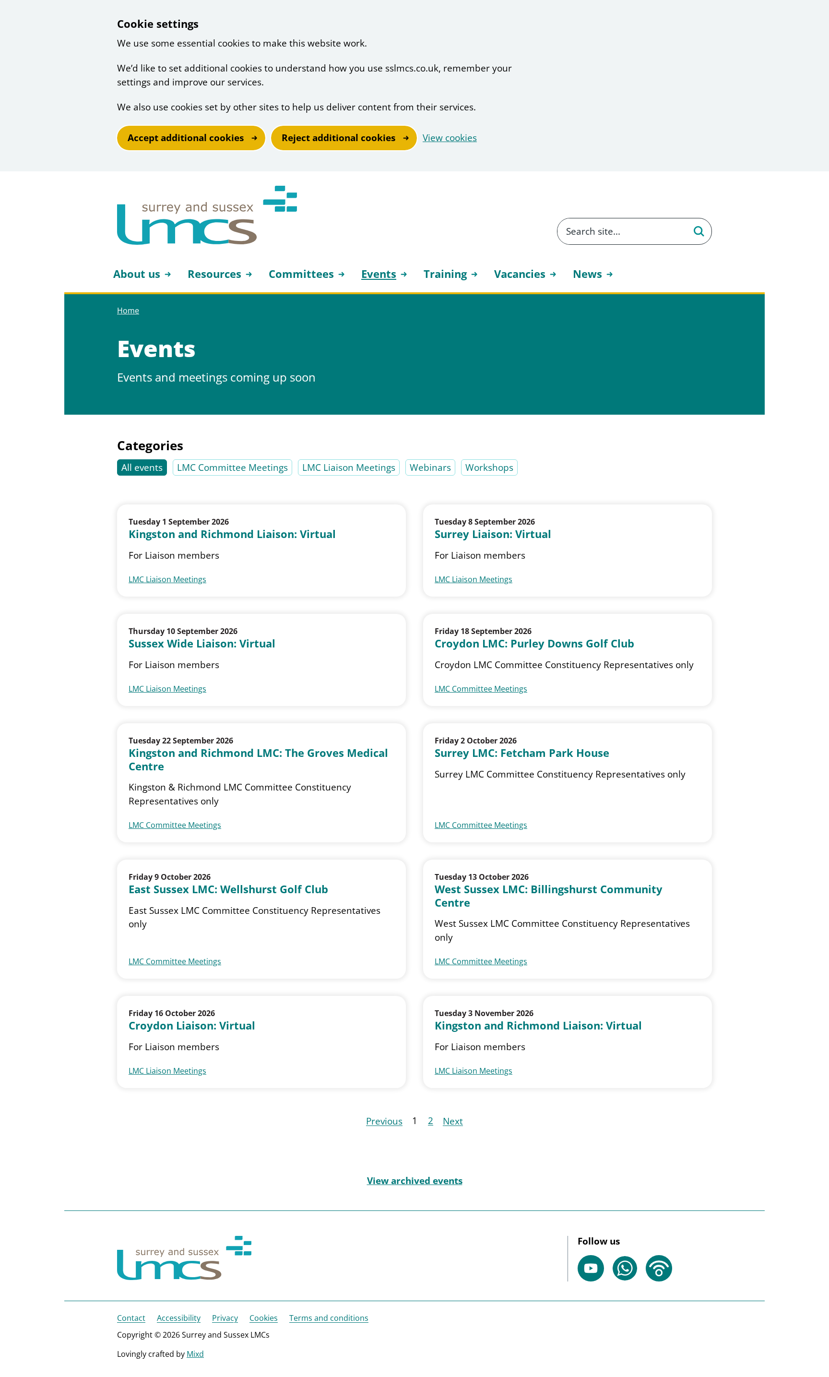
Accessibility (179, 1318)
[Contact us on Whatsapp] (625, 1268)
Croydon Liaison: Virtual (192, 1025)
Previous (384, 1121)
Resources (214, 273)
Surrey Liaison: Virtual (493, 534)
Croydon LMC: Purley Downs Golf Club (534, 643)
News (587, 273)
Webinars (430, 467)
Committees (301, 273)
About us (136, 273)
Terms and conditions (328, 1318)
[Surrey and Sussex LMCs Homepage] (207, 215)
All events (142, 467)
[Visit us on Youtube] (591, 1268)
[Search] (698, 231)
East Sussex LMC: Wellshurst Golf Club (228, 889)
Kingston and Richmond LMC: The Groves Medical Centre (258, 759)
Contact (131, 1318)
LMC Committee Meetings (232, 467)
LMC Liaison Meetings (348, 467)
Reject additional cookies (338, 138)
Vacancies (519, 273)
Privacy (225, 1318)
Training (445, 273)
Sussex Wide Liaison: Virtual (202, 643)
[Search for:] (621, 231)
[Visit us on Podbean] (659, 1268)
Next (453, 1121)
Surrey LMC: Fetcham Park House (522, 753)
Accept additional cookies (186, 138)
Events (378, 273)
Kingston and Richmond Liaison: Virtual (232, 534)
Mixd (195, 1354)
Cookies (263, 1318)
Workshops (489, 467)
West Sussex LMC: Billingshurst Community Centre (549, 896)
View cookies (450, 138)
